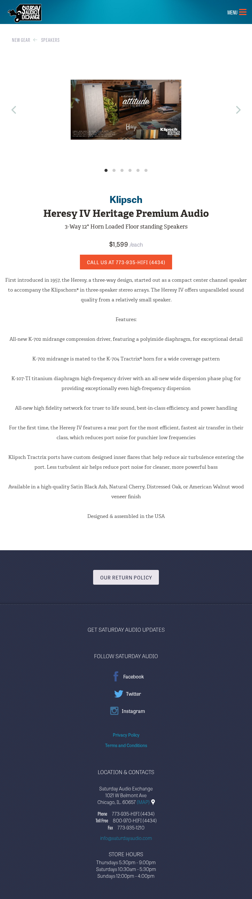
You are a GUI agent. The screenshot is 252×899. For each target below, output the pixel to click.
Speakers (50, 39)
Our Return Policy (126, 577)
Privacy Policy (126, 734)
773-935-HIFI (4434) (133, 813)
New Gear (21, 39)
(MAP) (144, 802)
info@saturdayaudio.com (126, 837)
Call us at (126, 262)
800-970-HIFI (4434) (135, 820)
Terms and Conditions (126, 745)
